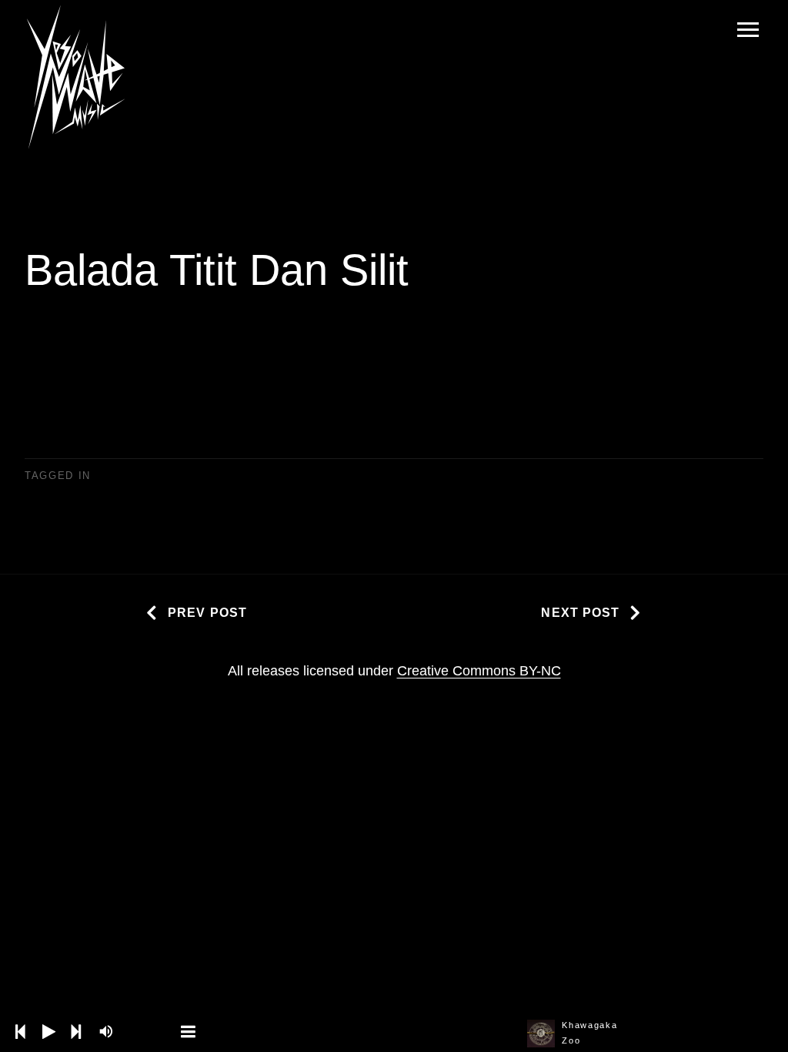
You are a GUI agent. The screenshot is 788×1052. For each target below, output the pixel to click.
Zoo (571, 1040)
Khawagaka (589, 1025)
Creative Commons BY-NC (479, 670)
